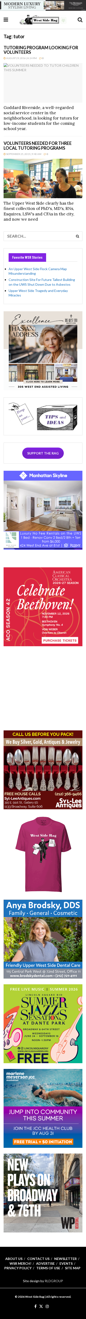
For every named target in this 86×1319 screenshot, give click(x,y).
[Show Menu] (6, 19)
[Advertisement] (43, 693)
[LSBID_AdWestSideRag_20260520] (43, 1023)
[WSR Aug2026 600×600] (43, 1108)
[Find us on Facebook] (35, 1306)
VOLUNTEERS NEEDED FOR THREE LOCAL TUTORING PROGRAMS (38, 146)
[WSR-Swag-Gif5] (43, 854)
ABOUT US (13, 1259)
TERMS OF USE (48, 1268)
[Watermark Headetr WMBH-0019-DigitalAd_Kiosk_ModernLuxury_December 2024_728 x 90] (43, 5)
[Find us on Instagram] (47, 1306)
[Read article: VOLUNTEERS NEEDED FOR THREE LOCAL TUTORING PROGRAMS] (43, 178)
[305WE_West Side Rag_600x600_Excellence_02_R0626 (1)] (43, 350)
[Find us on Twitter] (41, 1306)
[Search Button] (80, 19)
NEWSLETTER (65, 1259)
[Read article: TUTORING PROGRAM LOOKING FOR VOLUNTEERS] (43, 83)
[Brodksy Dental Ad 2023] (43, 939)
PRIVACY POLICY (18, 1268)
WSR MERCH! (20, 1263)
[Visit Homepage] (43, 19)
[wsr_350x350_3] (43, 606)
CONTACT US (38, 1259)
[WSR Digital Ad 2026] (43, 769)
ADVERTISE (45, 1263)
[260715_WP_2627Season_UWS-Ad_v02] (43, 1193)
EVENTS (66, 1263)
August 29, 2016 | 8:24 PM (21, 58)
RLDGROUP (54, 1281)
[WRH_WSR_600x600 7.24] (43, 510)
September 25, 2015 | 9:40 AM (23, 154)
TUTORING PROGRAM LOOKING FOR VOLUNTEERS (41, 50)
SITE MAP (73, 1268)
